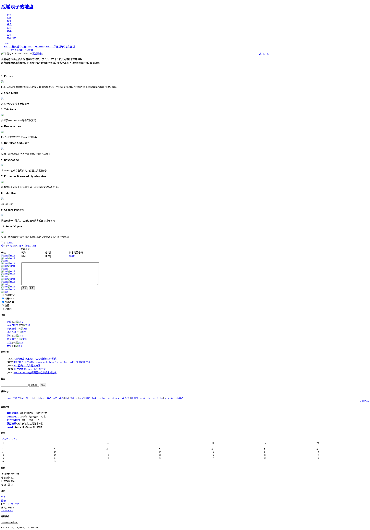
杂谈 (9, 342)
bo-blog (101, 398)
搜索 (3, 379)
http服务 (126, 398)
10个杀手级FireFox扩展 (21, 50)
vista (37, 398)
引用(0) (19, 245)
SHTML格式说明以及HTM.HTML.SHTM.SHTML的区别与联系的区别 (39, 46)
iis (33, 398)
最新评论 (5, 407)
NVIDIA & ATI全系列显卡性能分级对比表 (35, 372)
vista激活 (178, 398)
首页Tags (5, 391)
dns (153, 398)
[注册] (72, 256)
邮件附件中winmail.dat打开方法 (30, 369)
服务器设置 (12, 325)
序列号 (134, 398)
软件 (3, 245)
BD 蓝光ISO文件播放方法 (27, 365)
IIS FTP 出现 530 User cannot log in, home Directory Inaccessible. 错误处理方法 (52, 362)
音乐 (166, 398)
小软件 (16, 398)
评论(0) (11, 245)
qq (172, 398)
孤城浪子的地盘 (17, 6)
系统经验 (11, 328)
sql (22, 398)
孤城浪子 (37, 53)
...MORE (364, 401)
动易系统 (11, 332)
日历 (3, 433)
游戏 (94, 398)
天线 (55, 398)
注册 (3, 500)
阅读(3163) (30, 245)
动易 (61, 398)
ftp (66, 398)
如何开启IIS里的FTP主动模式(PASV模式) (36, 358)
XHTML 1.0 (7, 510)
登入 (3, 497)
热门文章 (5, 352)
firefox (10, 242)
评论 (16, 504)
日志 (10, 504)
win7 (81, 398)
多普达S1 (11, 339)
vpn (108, 398)
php (148, 398)
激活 (49, 398)
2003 (28, 398)
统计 (3, 468)
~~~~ (6, 43)
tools (9, 398)
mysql (142, 398)
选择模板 (5, 516)
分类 (3, 315)
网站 (87, 398)
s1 (77, 398)
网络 (9, 322)
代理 (71, 398)
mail (43, 398)
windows (116, 398)
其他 (3, 491)
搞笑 (9, 346)
